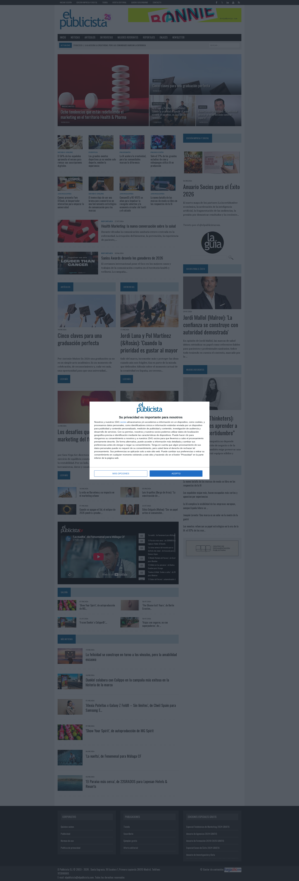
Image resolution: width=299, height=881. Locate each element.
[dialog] (149, 440)
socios (123, 422)
